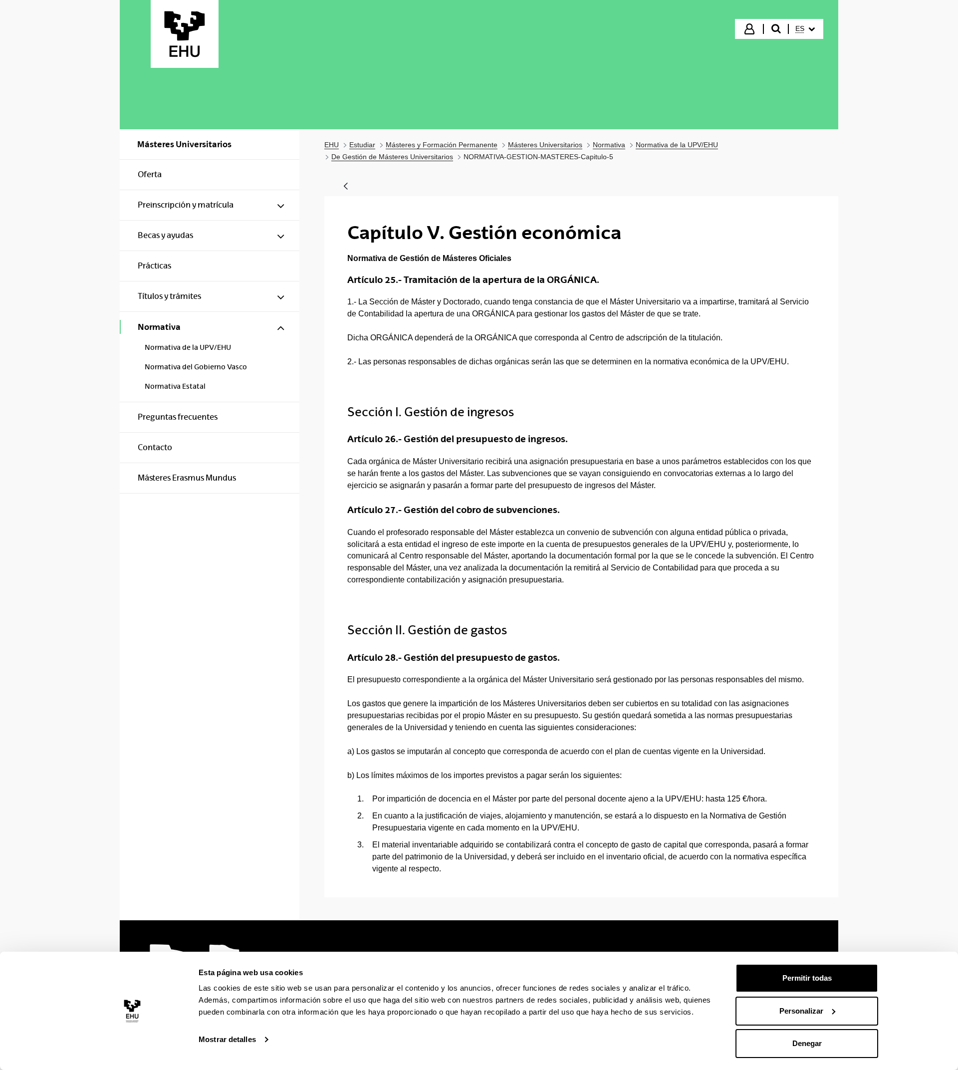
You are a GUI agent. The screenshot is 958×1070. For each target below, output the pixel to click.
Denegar (807, 1043)
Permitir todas (807, 978)
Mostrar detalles (227, 1039)
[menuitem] (805, 29)
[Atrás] (346, 187)
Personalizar (801, 1011)
